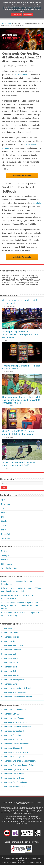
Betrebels (37, 203)
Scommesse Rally (9, 671)
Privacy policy (28, 14)
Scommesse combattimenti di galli (16, 688)
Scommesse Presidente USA (13, 692)
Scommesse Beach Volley (12, 645)
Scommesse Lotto (9, 684)
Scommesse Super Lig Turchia (14, 722)
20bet (3, 517)
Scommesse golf (8, 654)
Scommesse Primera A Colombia (15, 744)
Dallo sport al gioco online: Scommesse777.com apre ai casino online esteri (20, 334)
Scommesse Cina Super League (15, 782)
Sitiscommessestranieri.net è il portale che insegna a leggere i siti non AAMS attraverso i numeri (21, 400)
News (10, 23)
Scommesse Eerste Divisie (12, 778)
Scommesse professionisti (13, 786)
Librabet (4, 521)
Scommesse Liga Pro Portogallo (14, 769)
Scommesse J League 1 (11, 748)
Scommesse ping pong (11, 658)
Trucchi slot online (9, 568)
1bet (3, 500)
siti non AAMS (21, 74)
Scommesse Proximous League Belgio (17, 765)
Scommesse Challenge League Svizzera (18, 761)
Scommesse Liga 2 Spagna (12, 718)
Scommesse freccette (11, 650)
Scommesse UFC (8, 628)
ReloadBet (5, 534)
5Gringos (5, 555)
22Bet (3, 525)
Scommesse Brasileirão (11, 739)
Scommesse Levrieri (10, 632)
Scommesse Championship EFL (14, 709)
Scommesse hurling (9, 667)
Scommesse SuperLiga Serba (13, 756)
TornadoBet (6, 538)
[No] (41, 9)
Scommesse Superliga (11, 735)
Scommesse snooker (10, 662)
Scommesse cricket (10, 637)
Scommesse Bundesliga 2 (12, 731)
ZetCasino (5, 551)
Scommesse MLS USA (10, 714)
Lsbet (3, 530)
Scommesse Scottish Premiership (16, 727)
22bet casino (6, 564)
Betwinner (5, 504)
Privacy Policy (37, 862)
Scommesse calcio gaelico (12, 679)
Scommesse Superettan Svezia (14, 752)
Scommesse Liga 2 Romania (13, 774)
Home (4, 23)
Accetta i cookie (17, 14)
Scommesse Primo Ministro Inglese (16, 697)
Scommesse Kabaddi (10, 641)
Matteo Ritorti (8, 65)
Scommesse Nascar (10, 675)
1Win (3, 508)
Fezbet (4, 513)
